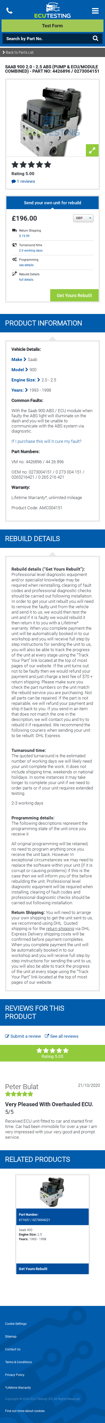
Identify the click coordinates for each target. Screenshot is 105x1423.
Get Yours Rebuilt (74, 295)
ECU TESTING (52, 14)
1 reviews (25, 181)
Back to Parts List (19, 52)
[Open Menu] (95, 11)
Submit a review (25, 1036)
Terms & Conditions (18, 1362)
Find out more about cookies (25, 1411)
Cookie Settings (16, 1324)
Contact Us (12, 1349)
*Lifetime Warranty (18, 1388)
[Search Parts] (95, 38)
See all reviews (63, 1036)
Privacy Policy (14, 1375)
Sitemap (11, 1336)
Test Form (52, 25)
